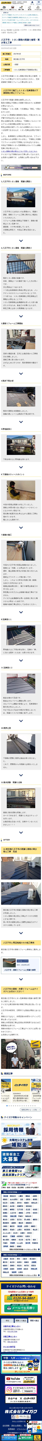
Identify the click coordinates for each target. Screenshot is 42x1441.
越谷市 (5, 1236)
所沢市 (29, 1233)
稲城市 (26, 1203)
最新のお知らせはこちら (32, 25)
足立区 (28, 1209)
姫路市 (5, 1265)
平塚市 (20, 1216)
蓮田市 (5, 1229)
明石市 (19, 1265)
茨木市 (12, 1259)
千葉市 (5, 1243)
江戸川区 (20, 1209)
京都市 (12, 1269)
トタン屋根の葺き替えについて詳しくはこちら (19, 151)
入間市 (26, 1226)
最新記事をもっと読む (29, 1110)
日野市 (28, 1199)
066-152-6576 (12, 1342)
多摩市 (35, 1196)
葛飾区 (21, 1213)
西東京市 (13, 1196)
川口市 (15, 1233)
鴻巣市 (33, 1226)
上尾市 (19, 1229)
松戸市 (28, 1239)
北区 (21, 1199)
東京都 (5, 1196)
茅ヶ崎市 (27, 1219)
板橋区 (5, 1213)
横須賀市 (6, 1223)
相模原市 (29, 1223)
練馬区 (12, 1209)
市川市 (21, 1239)
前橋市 (19, 1246)
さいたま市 (6, 1233)
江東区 (12, 1203)
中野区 (5, 1216)
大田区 (5, 1209)
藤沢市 (12, 1226)
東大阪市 (33, 1259)
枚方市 (12, 1262)
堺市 (18, 1259)
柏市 (34, 1239)
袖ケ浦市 (6, 1239)
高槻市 (26, 1262)
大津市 (20, 1272)
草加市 (12, 1229)
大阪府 (5, 1259)
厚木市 (5, 1219)
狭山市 (35, 1229)
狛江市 (5, 1203)
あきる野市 (14, 1199)
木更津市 (20, 1236)
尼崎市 (12, 1265)
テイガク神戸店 (9, 1347)
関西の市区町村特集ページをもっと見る (23, 1275)
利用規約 (11, 1429)
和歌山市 (6, 1272)
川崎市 (5, 1226)
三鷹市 (20, 1196)
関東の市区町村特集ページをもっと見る (23, 1249)
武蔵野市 (20, 1206)
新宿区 (35, 1199)
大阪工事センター (10, 1336)
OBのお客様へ (16, 1426)
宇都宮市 (35, 1243)
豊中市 (5, 1262)
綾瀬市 (14, 1223)
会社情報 (6, 1426)
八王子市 (13, 1213)
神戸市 (26, 1265)
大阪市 (25, 1259)
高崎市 (12, 1246)
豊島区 (28, 1196)
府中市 (19, 1203)
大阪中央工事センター (11, 1326)
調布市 (5, 1206)
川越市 (22, 1233)
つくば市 (20, 1243)
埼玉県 (19, 1226)
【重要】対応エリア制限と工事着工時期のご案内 (16, 22)
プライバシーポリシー (25, 1429)
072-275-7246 (12, 1331)
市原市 (27, 1236)
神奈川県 (13, 1216)
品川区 (12, 1206)
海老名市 (28, 1216)
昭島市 (5, 1199)
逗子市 (19, 1219)
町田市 (35, 1213)
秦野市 (35, 1219)
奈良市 (26, 1269)
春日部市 (27, 1229)
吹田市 (19, 1262)
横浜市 (21, 1223)
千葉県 (12, 1236)
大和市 (12, 1219)
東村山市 (34, 1203)
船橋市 (14, 1239)
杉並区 (35, 1209)
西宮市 (33, 1265)
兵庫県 (34, 1262)
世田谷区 (29, 1206)
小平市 (28, 1213)
